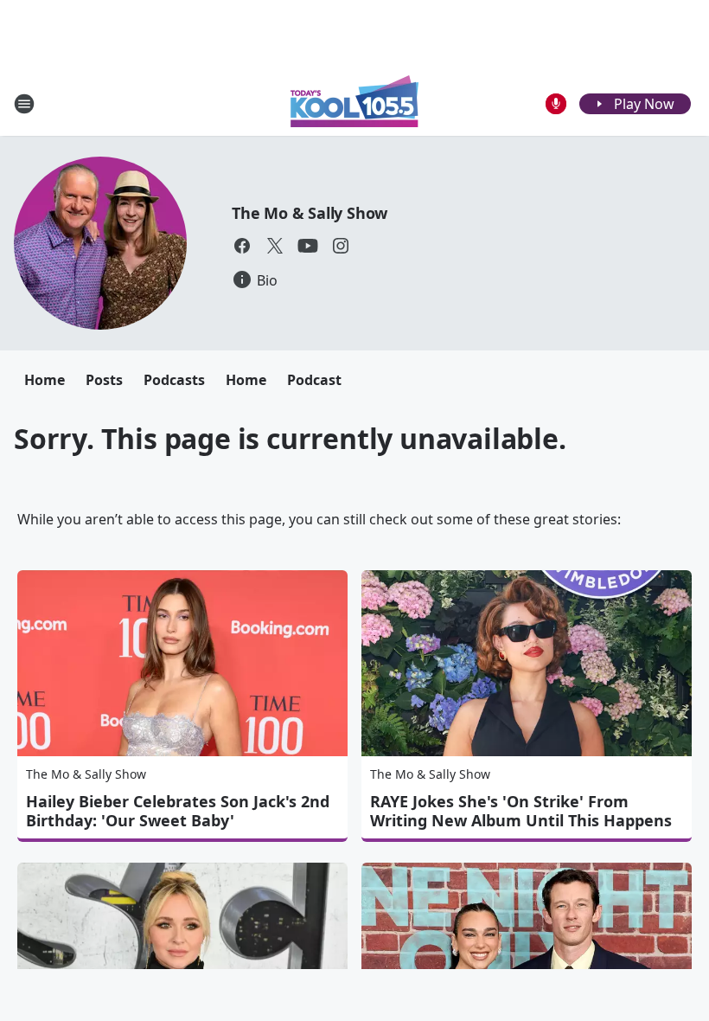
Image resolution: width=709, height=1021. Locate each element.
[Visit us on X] (275, 245)
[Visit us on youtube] (307, 245)
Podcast (314, 379)
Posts (104, 379)
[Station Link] (354, 103)
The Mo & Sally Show (309, 212)
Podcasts (174, 379)
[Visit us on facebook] (242, 245)
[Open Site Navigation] (24, 103)
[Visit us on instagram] (340, 245)
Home (44, 379)
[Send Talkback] (556, 103)
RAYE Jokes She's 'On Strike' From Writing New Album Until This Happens (521, 811)
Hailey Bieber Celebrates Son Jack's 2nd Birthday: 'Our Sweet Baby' (177, 811)
